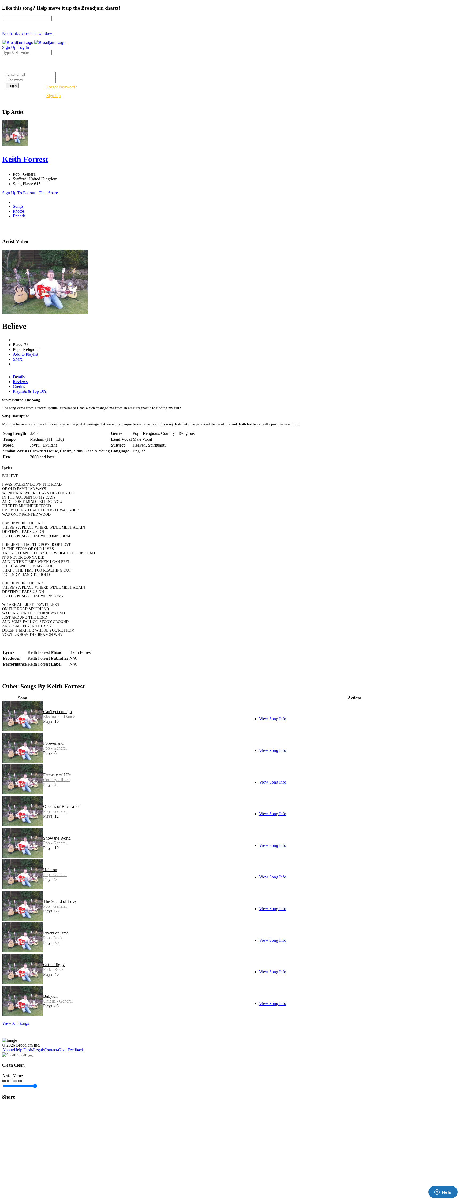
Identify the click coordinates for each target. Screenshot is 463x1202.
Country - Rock (56, 779)
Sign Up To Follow (18, 193)
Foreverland (53, 743)
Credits (19, 386)
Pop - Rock (52, 938)
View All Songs (15, 1023)
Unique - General (58, 1001)
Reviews (20, 381)
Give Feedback (71, 1050)
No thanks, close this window (27, 33)
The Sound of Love (59, 901)
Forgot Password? (61, 87)
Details (19, 376)
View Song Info (272, 719)
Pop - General (55, 748)
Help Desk (23, 1050)
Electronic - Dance (59, 716)
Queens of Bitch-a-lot (61, 806)
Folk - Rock (53, 969)
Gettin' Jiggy (54, 964)
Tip (41, 193)
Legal (38, 1050)
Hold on (50, 869)
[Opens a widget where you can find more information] (443, 1192)
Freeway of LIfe (57, 775)
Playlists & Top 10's (30, 391)
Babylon (50, 996)
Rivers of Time (55, 933)
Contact (50, 1050)
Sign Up (53, 95)
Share (53, 193)
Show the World (57, 838)
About (7, 1050)
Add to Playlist (25, 354)
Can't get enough (57, 711)
